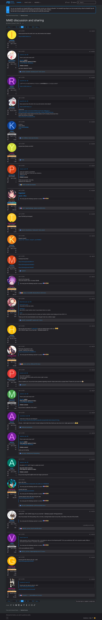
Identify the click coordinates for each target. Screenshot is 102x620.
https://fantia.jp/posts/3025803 (26, 264)
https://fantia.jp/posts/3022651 (26, 561)
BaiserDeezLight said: (25, 301)
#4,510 (93, 235)
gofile (20, 128)
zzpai (21, 312)
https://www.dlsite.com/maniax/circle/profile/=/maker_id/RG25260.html (36, 112)
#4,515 (93, 346)
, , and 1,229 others (34, 292)
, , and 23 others (32, 595)
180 (19, 27)
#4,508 (93, 190)
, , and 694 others (33, 208)
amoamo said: (23, 169)
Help (90, 618)
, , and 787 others (31, 364)
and (26, 427)
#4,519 (93, 433)
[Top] (93, 618)
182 (25, 27)
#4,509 (93, 214)
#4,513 (93, 298)
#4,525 (93, 579)
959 (33, 27)
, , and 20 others (29, 138)
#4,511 (93, 256)
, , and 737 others (33, 551)
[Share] (90, 31)
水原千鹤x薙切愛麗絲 (24, 127)
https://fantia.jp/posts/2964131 (26, 261)
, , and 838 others (33, 505)
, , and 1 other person (33, 71)
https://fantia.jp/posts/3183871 (26, 267)
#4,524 (93, 557)
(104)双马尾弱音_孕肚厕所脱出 (26, 63)
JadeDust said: (23, 54)
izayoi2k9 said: (23, 80)
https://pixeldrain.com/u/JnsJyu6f (27, 589)
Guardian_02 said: (24, 582)
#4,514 (93, 326)
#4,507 (93, 165)
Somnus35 (22, 304)
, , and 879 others (32, 528)
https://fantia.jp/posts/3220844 (26, 490)
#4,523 (93, 534)
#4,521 (93, 479)
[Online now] (11, 106)
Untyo (26, 304)
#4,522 (93, 511)
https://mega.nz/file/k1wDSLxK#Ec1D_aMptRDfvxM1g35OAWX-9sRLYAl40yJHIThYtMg (39, 420)
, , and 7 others (31, 320)
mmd (23, 23)
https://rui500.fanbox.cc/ (25, 36)
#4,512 (93, 276)
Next (37, 27)
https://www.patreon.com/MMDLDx (27, 351)
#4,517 (93, 390)
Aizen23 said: (23, 537)
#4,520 (93, 459)
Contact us (85, 618)
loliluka (9, 23)
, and (29, 184)
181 (22, 27)
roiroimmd (22, 175)
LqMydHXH (34, 328)
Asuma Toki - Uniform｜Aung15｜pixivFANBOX (30, 239)
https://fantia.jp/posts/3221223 (26, 498)
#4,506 (93, 143)
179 (16, 27)
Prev (9, 27)
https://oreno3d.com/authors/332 (27, 116)
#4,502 (93, 51)
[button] (22, 2)
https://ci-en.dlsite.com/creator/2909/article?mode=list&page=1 (34, 110)
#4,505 (93, 121)
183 (28, 27)
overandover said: (24, 415)
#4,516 (93, 369)
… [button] (30, 27)
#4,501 (93, 31)
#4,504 (93, 98)
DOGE (26, 465)
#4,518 (93, 412)
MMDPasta (22, 308)
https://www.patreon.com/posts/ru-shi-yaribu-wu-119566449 (34, 483)
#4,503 (93, 77)
